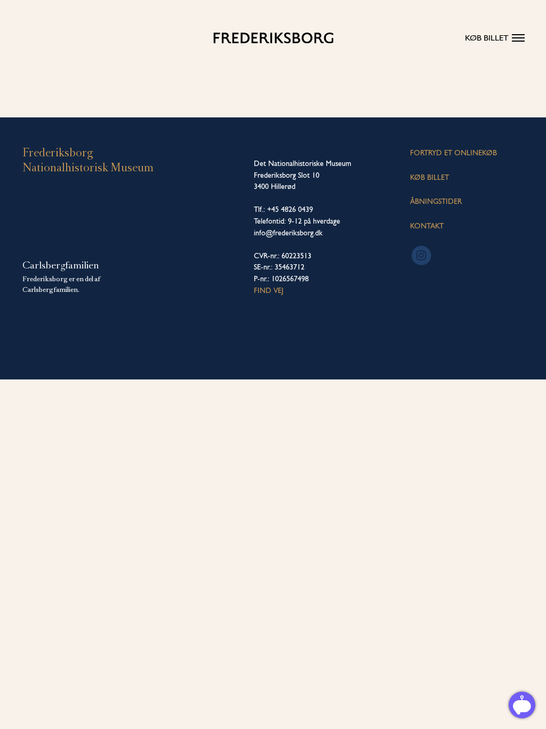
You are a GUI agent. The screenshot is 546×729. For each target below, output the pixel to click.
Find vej (269, 290)
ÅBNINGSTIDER (436, 201)
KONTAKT (427, 225)
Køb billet (487, 38)
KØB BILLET (429, 177)
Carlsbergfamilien (60, 265)
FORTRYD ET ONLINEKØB (453, 152)
